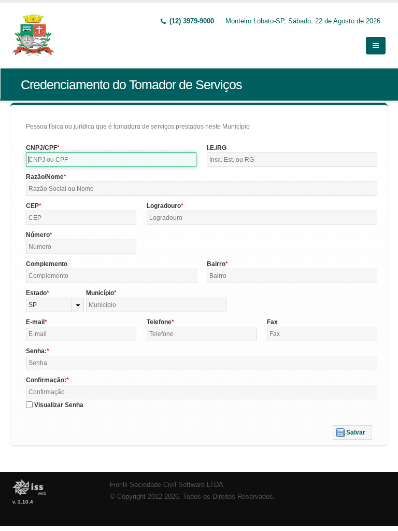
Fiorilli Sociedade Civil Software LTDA (166, 484)
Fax (272, 322)
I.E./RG (216, 147)
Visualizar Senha (58, 405)
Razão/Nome (45, 176)
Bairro (216, 264)
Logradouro (164, 205)
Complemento (46, 264)
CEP (32, 205)
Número (38, 235)
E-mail (35, 322)
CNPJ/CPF (41, 147)
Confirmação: (46, 380)
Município (100, 293)
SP (33, 305)
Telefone (159, 322)
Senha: (36, 351)
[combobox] (55, 305)
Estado (36, 293)
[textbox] (111, 159)
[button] (352, 432)
